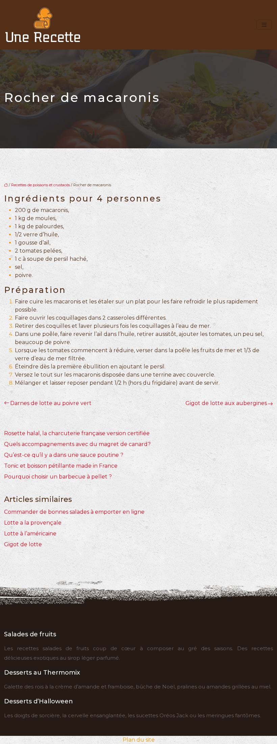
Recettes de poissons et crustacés (40, 185)
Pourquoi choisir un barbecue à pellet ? (58, 476)
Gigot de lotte (23, 544)
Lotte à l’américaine (30, 533)
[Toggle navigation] (264, 25)
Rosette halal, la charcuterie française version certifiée (77, 433)
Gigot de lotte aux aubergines (226, 403)
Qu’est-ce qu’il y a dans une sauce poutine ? (63, 455)
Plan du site (139, 740)
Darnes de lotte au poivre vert (51, 403)
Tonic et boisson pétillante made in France (61, 466)
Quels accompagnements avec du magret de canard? (77, 444)
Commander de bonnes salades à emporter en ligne (74, 512)
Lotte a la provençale (32, 522)
